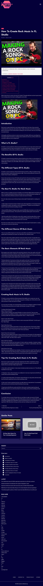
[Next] (40, 428)
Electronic (3, 520)
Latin (2, 545)
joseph (3, 37)
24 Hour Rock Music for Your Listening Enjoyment (9, 434)
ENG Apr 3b (3, 523)
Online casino (4, 552)
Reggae (3, 561)
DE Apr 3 (3, 517)
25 (1, 498)
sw (2, 568)
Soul (2, 566)
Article (2, 508)
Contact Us (21, 577)
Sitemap (38, 577)
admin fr (3, 503)
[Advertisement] (21, 17)
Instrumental (4, 540)
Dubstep (3, 518)
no (1, 549)
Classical (3, 513)
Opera (2, 554)
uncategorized (4, 569)
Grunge (3, 532)
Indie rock (3, 539)
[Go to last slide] (3, 428)
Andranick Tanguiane (12, 73)
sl (1, 564)
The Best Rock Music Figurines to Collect (9, 406)
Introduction (4, 79)
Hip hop (3, 535)
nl (1, 547)
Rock (3, 28)
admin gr (3, 505)
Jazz (2, 542)
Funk (2, 528)
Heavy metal (4, 534)
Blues (2, 510)
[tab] (19, 439)
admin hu (3, 506)
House (2, 537)
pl (1, 556)
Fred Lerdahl (20, 73)
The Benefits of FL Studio (7, 82)
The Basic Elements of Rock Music (8, 88)
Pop (2, 557)
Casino (2, 511)
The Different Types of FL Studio (8, 83)
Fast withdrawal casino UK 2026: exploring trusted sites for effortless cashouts (18, 481)
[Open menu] (40, 4)
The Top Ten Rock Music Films (35, 406)
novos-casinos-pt (5, 551)
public (2, 559)
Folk (2, 527)
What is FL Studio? (5, 80)
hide (12, 77)
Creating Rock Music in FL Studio (8, 89)
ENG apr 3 (3, 522)
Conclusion (4, 92)
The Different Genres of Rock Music (9, 86)
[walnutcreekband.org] (7, 4)
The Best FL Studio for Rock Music (8, 85)
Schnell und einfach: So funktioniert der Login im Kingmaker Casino (15, 483)
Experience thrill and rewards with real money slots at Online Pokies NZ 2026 (17, 485)
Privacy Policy (30, 577)
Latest (2, 544)
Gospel (2, 530)
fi (1, 525)
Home (14, 577)
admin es (3, 501)
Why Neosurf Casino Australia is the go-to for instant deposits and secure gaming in (18, 487)
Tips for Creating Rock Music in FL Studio (10, 91)
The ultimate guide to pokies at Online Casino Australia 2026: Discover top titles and (19, 489)
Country (3, 515)
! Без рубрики (4, 496)
